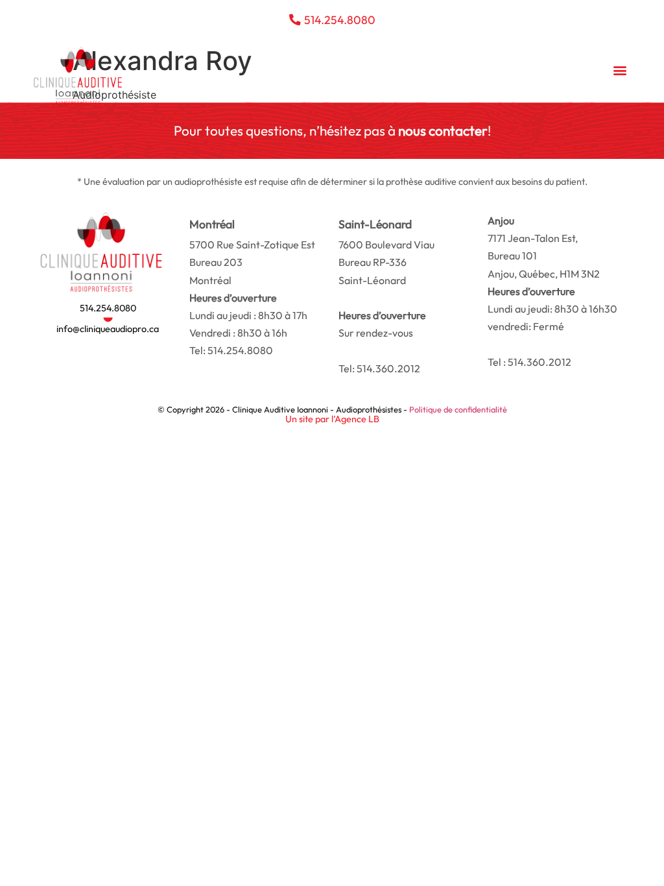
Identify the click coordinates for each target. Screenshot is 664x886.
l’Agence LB (355, 419)
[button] (620, 70)
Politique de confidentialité (458, 409)
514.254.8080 (108, 308)
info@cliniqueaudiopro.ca (107, 329)
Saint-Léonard (386, 262)
